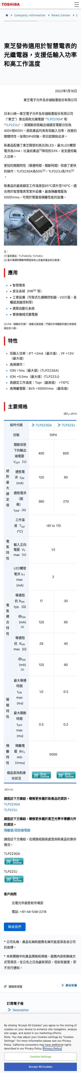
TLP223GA (54, 119)
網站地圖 (71, 985)
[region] (40, 1043)
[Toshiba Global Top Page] (11, 4)
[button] (76, 4)
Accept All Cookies (40, 1066)
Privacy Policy (52, 1048)
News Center (61, 15)
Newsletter (21, 1010)
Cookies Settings (40, 1056)
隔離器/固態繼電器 (17, 830)
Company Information (30, 15)
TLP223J (11, 125)
